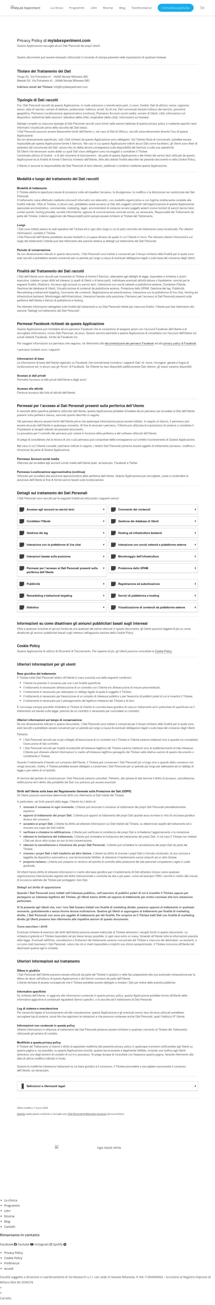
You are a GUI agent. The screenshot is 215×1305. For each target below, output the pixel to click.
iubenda (21, 1113)
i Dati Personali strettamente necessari (86, 1113)
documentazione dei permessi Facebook (129, 343)
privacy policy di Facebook (180, 343)
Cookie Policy (163, 651)
